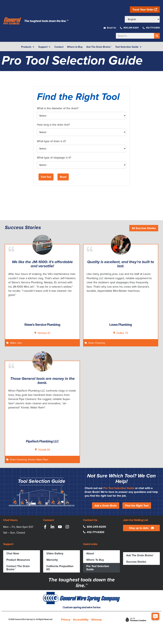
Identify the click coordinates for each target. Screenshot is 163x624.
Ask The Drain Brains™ (140, 555)
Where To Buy (95, 560)
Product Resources (18, 560)
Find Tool (46, 177)
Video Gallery (54, 553)
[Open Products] (33, 47)
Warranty (52, 560)
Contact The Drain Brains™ (18, 567)
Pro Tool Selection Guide (118, 488)
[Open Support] (49, 47)
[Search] (157, 36)
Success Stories (136, 562)
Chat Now (12, 553)
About (90, 553)
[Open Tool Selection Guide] (140, 47)
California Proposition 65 (59, 567)
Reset (63, 177)
